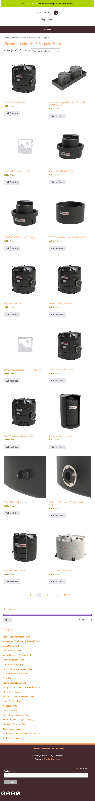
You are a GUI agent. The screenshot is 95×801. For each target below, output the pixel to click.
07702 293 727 (31, 3)
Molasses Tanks (9, 706)
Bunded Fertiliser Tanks (13, 660)
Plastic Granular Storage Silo (15, 715)
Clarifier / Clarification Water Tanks (18, 669)
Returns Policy (58, 749)
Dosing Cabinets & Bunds (14, 683)
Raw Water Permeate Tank (14, 724)
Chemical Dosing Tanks (13, 664)
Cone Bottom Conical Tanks (15, 673)
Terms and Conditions (40, 749)
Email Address (10, 771)
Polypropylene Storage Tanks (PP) (18, 719)
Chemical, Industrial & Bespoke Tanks (26, 37)
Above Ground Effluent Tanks (16, 637)
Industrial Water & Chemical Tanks (18, 696)
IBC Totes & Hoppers (12, 692)
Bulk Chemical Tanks (11, 650)
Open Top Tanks (10, 710)
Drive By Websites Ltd (52, 759)
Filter (7, 620)
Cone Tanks (7, 678)
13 (65, 595)
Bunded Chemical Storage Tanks (17, 655)
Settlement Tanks (10, 738)
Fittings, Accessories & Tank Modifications (21, 687)
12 (60, 595)
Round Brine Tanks (11, 729)
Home (6, 37)
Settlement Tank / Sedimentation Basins (21, 733)
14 (69, 595)
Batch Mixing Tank (10, 646)
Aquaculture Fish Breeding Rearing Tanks (21, 641)
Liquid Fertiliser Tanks (12, 701)
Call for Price (12, 113)
